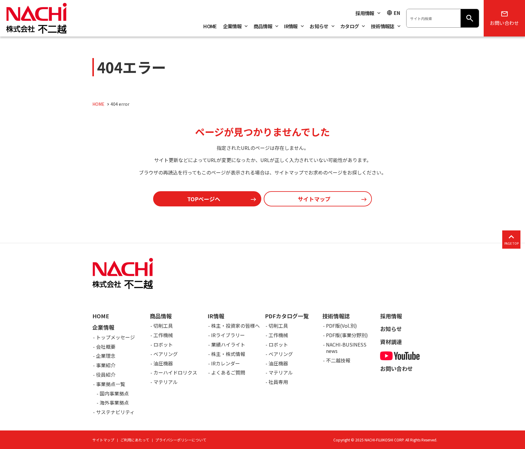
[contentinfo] (262, 346)
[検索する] (470, 18)
